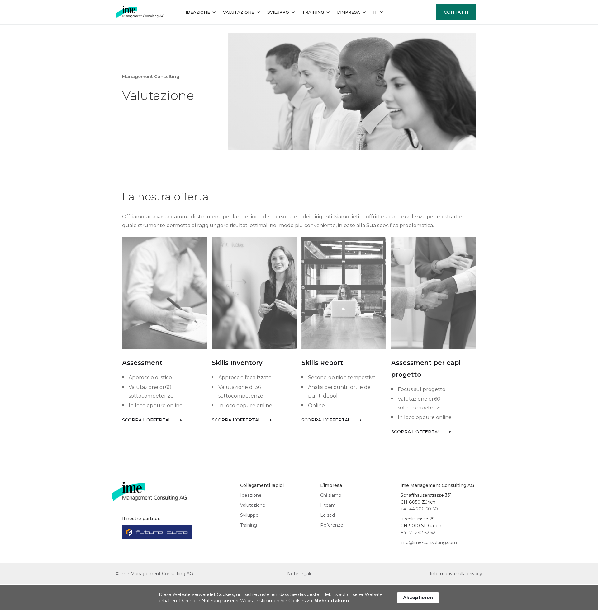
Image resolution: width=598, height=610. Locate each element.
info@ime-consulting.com (429, 542)
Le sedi (328, 515)
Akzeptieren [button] (418, 597)
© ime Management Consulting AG (154, 573)
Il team (328, 505)
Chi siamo (330, 495)
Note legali (299, 573)
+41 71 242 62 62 (418, 532)
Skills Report (322, 362)
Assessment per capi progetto (425, 368)
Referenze (331, 525)
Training (248, 525)
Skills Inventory (237, 362)
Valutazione (252, 505)
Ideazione (251, 495)
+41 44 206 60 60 (419, 509)
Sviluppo (249, 515)
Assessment (142, 362)
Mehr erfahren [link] (331, 600)
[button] (200, 12)
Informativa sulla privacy (456, 573)
